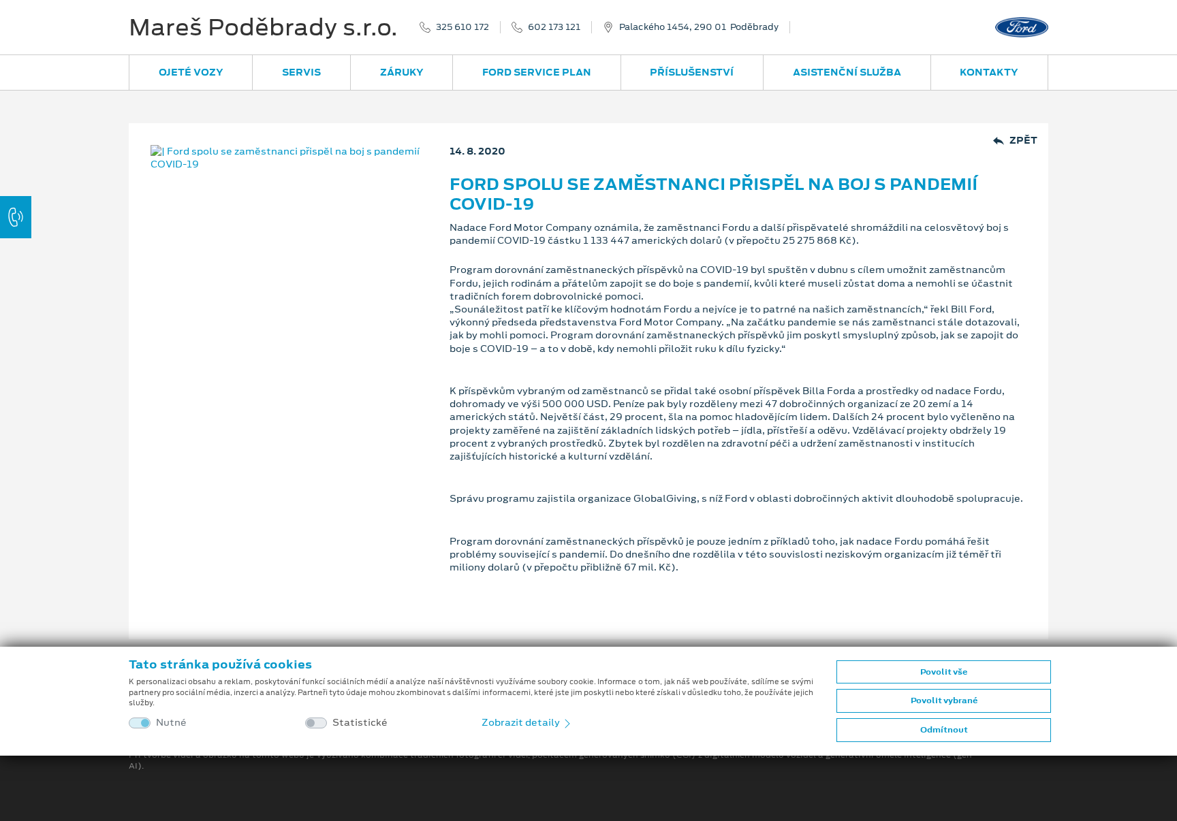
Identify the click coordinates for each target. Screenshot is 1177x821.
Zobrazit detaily (522, 722)
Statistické (360, 722)
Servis (301, 72)
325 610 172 (462, 27)
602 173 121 (554, 27)
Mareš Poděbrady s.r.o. (263, 27)
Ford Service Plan (536, 72)
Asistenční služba (847, 72)
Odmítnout (944, 729)
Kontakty (989, 72)
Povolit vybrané (944, 700)
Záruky (402, 72)
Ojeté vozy (191, 72)
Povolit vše (943, 671)
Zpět (1023, 140)
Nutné (171, 722)
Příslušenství (692, 72)
